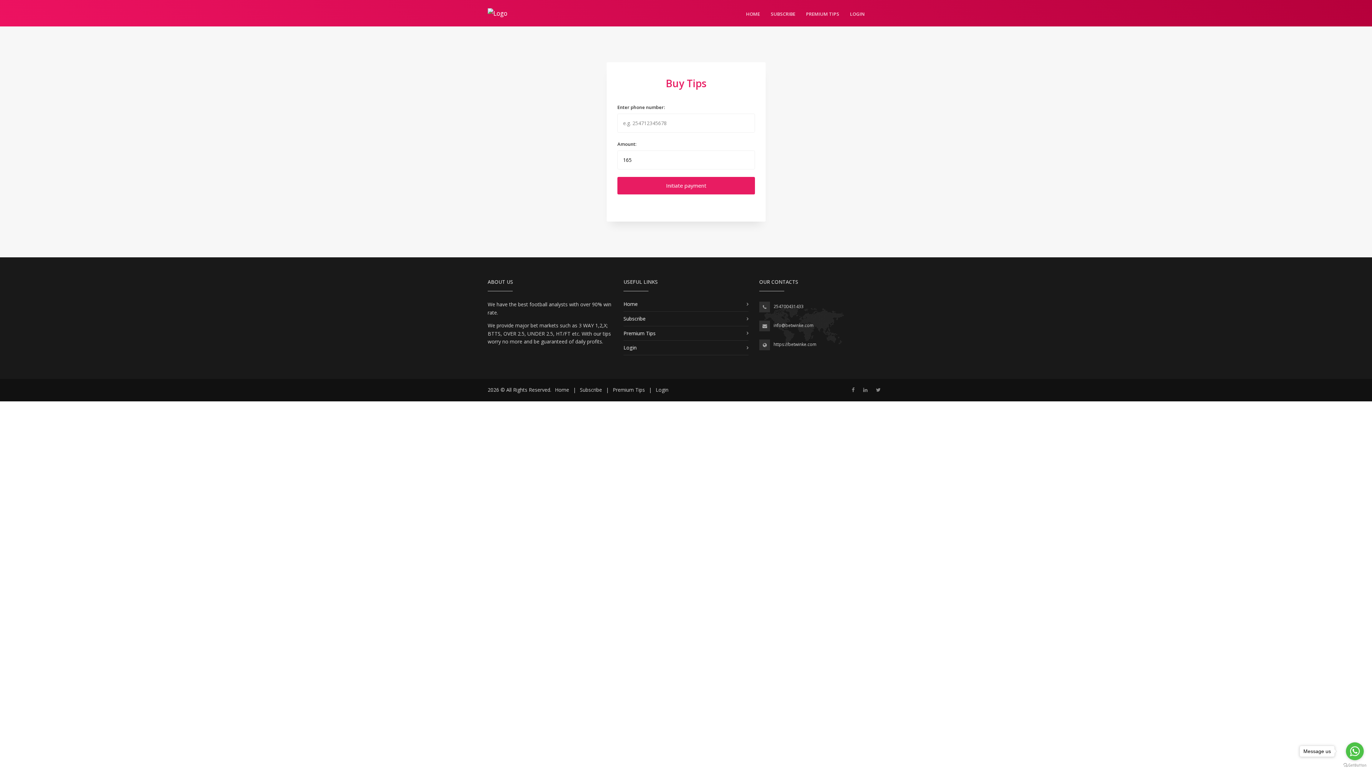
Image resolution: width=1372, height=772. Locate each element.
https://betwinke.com (795, 344)
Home (753, 14)
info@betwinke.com (794, 325)
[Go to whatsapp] (1355, 751)
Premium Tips (822, 14)
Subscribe (783, 14)
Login (857, 14)
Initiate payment (686, 185)
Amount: (626, 144)
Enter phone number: (641, 107)
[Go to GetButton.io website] (1354, 765)
